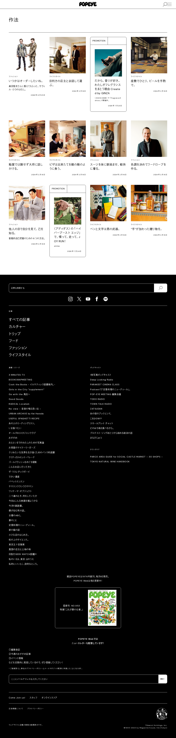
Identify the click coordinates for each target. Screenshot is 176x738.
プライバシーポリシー (35, 668)
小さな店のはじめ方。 (19, 535)
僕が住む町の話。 (17, 510)
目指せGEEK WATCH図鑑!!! (23, 554)
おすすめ (13, 438)
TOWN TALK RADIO (101, 404)
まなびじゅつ (96, 438)
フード (13, 341)
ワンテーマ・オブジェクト (20, 491)
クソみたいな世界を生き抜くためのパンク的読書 (32, 452)
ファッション (18, 348)
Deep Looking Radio (101, 379)
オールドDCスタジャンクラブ (22, 433)
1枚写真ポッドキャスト (100, 375)
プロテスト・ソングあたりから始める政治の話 (111, 433)
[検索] (160, 288)
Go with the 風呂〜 (19, 394)
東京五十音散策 (17, 544)
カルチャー (17, 326)
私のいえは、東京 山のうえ (21, 559)
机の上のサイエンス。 (19, 539)
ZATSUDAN (96, 408)
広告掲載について (16, 709)
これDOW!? (96, 418)
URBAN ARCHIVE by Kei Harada (26, 413)
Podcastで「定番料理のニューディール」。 (110, 389)
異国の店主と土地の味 (20, 549)
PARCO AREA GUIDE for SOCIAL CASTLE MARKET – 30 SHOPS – (126, 456)
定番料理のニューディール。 (22, 525)
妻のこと (13, 520)
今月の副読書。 (16, 505)
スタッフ (33, 697)
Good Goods (16, 399)
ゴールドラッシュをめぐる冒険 (23, 462)
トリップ (15, 334)
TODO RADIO (97, 399)
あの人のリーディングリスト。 (22, 423)
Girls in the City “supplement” (26, 389)
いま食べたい (15, 428)
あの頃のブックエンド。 (101, 413)
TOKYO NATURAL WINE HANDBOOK (110, 461)
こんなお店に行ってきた (20, 467)
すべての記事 (19, 319)
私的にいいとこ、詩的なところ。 (23, 564)
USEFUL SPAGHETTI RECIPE (24, 418)
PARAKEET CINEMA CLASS (104, 384)
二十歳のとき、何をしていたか (23, 496)
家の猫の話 (14, 530)
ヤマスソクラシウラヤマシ (21, 486)
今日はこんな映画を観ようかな (23, 501)
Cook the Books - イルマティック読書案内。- (32, 384)
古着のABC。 (15, 515)
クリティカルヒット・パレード (22, 457)
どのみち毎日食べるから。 (102, 428)
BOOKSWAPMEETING (20, 379)
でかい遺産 (14, 476)
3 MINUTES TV (17, 375)
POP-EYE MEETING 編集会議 (105, 394)
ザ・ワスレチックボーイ (19, 471)
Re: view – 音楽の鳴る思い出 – (25, 408)
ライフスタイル (20, 355)
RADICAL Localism (19, 404)
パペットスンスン (16, 481)
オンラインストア (49, 697)
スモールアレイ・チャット (101, 423)
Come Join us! (17, 697)
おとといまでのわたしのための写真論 (26, 442)
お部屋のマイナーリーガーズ (22, 447)
